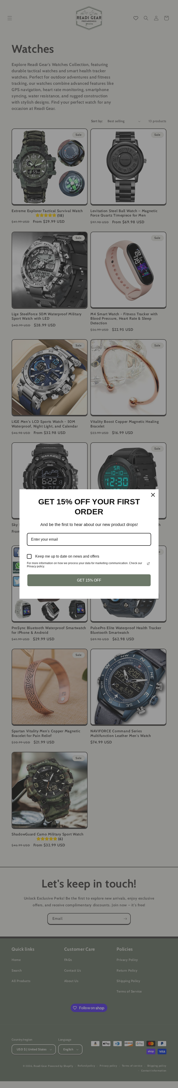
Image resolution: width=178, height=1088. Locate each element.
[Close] (153, 494)
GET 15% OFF (89, 580)
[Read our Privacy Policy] (148, 563)
